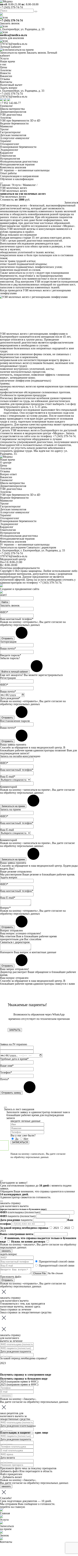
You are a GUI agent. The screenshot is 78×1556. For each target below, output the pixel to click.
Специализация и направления (19, 176)
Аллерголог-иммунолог (15, 138)
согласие (56, 621)
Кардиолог (6, 152)
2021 (56, 1227)
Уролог (4, 129)
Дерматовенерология (13, 111)
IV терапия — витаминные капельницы (25, 170)
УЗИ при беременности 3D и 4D (20, 120)
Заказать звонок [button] (10, 23)
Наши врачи (7, 459)
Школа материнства (12, 108)
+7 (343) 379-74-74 (11, 7)
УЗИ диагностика (11, 114)
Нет (25, 1138)
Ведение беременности (14, 123)
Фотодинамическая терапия (17, 164)
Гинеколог (6, 105)
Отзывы (5, 471)
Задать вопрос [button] (8, 87)
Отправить (7, 1280)
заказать (6, 1250)
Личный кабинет (10, 46)
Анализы (5, 117)
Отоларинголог (9, 143)
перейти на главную (12, 1506)
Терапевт (5, 141)
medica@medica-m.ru (13, 35)
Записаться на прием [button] (21, 49)
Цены (3, 465)
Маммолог (6, 126)
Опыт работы (8, 173)
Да (16, 1138)
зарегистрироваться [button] (50, 675)
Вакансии (6, 477)
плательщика (20, 1212)
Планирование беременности (18, 146)
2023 (3, 1230)
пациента (17, 1216)
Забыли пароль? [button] (10, 658)
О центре (5, 462)
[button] (71, 202)
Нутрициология (10, 158)
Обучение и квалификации (17, 179)
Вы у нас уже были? (23, 1135)
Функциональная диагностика (19, 161)
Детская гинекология (13, 135)
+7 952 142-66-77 (10, 102)
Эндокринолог (9, 149)
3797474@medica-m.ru (13, 43)
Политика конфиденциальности (20, 567)
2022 (67, 1227)
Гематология (8, 155)
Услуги (4, 58)
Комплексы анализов (13, 167)
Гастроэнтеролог (10, 132)
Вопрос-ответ (8, 474)
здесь (37, 1306)
